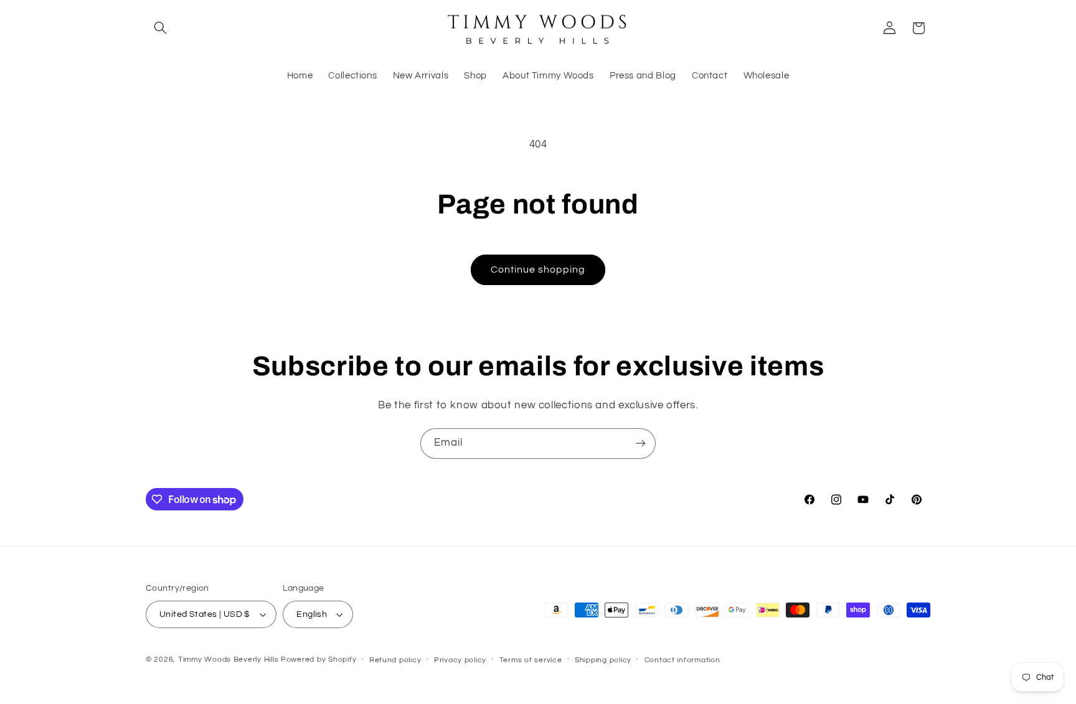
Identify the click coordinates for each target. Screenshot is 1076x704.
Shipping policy (603, 660)
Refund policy (395, 660)
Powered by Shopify (318, 659)
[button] (160, 28)
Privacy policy (460, 660)
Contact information (682, 660)
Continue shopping (538, 270)
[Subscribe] (640, 443)
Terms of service (530, 660)
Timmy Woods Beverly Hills (228, 659)
